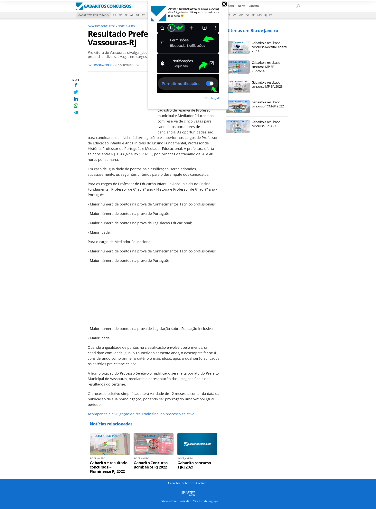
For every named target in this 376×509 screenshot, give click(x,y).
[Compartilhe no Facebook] (75, 85)
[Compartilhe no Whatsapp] (75, 105)
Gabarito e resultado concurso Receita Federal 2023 (269, 47)
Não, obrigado (212, 98)
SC (120, 15)
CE (143, 15)
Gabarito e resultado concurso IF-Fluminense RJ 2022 (108, 467)
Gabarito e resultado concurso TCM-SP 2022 (268, 104)
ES (270, 15)
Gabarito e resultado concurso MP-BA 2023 (267, 84)
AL (131, 15)
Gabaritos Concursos (101, 26)
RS (114, 15)
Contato (254, 6)
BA (137, 15)
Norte (241, 6)
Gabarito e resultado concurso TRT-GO (266, 124)
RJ (265, 15)
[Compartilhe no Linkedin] (75, 98)
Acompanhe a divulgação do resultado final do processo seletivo (141, 414)
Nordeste (228, 6)
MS (235, 15)
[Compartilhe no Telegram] (75, 112)
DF (247, 15)
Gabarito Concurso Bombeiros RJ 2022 (150, 465)
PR (126, 15)
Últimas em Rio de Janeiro (252, 30)
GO (241, 15)
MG (259, 15)
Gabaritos (174, 483)
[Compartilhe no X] (75, 91)
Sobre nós (188, 483)
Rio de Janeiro (126, 26)
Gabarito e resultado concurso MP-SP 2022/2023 (266, 66)
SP (253, 15)
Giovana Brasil (102, 65)
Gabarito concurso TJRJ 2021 (194, 465)
